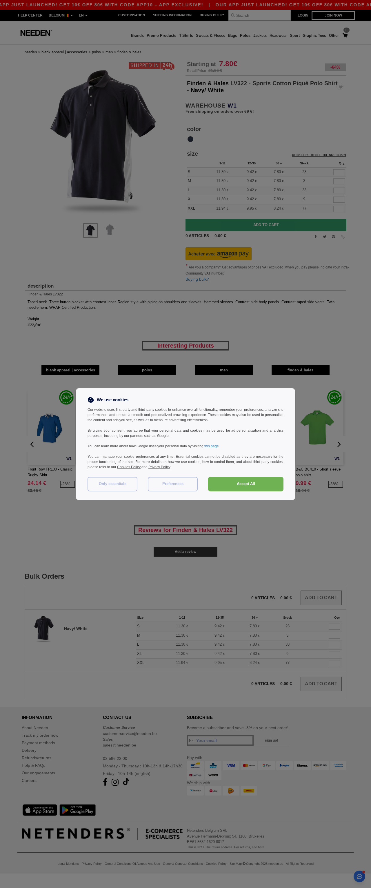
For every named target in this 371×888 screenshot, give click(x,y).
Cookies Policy (129, 467)
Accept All (246, 484)
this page (211, 446)
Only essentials (112, 484)
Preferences (172, 484)
